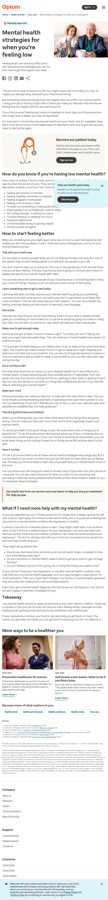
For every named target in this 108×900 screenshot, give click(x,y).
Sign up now (66, 160)
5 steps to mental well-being (35, 730)
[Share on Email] (21, 78)
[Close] (102, 185)
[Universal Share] (27, 78)
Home (5, 15)
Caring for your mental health (44, 737)
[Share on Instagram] (10, 78)
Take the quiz (68, 199)
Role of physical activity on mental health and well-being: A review (44, 732)
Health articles (18, 15)
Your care (32, 15)
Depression (36, 726)
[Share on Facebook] (4, 78)
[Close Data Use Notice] (102, 884)
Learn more (8, 694)
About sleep (45, 735)
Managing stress (46, 728)
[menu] (104, 7)
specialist (47, 574)
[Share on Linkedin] (16, 78)
